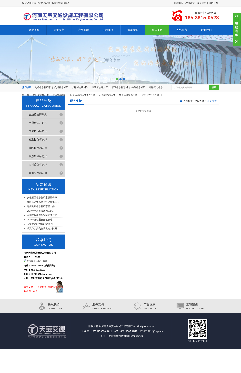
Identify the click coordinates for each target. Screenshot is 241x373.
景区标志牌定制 (120, 87)
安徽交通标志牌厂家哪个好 (41, 224)
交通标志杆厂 (61, 87)
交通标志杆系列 (38, 122)
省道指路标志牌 (38, 139)
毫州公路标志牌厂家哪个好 (41, 206)
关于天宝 (59, 30)
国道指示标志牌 (38, 131)
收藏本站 (178, 3)
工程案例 (108, 30)
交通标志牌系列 (38, 114)
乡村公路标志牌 (38, 164)
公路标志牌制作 (80, 87)
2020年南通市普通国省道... (40, 211)
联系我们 (201, 3)
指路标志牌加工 (100, 87)
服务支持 (157, 30)
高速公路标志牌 (38, 173)
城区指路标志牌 (38, 148)
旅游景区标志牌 (38, 156)
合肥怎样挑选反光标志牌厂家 (42, 215)
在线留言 (190, 3)
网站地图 (213, 3)
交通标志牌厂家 (43, 87)
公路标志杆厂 (138, 87)
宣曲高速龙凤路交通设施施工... (43, 202)
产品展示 (83, 30)
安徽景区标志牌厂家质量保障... (43, 197)
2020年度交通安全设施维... (40, 219)
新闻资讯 (132, 30)
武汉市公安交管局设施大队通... (43, 228)
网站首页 (34, 30)
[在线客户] (237, 29)
